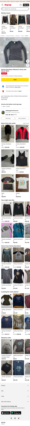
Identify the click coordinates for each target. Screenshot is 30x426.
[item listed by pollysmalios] (18, 230)
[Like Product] (7, 16)
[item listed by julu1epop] (18, 321)
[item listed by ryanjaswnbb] (18, 254)
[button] (17, 115)
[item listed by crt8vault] (6, 367)
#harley (3, 104)
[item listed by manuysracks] (6, 209)
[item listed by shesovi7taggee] (18, 300)
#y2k (14, 104)
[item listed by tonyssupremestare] (6, 321)
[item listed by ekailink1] (18, 209)
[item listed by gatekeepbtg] (6, 300)
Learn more (17, 87)
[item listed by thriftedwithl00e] (18, 276)
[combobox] (15, 8)
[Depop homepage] (7, 5)
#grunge (19, 104)
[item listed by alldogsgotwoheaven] (7, 134)
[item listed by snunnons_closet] (18, 367)
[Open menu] (2, 5)
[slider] (15, 52)
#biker (11, 104)
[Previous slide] (2, 52)
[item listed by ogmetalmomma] (6, 276)
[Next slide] (27, 52)
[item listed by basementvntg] (6, 254)
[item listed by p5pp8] (6, 346)
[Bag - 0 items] (20, 5)
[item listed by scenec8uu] (6, 230)
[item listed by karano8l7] (18, 346)
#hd (7, 104)
